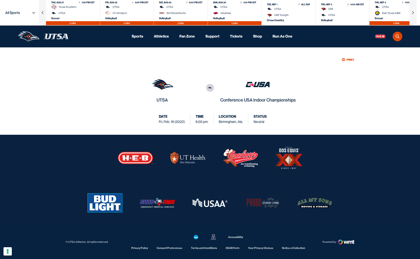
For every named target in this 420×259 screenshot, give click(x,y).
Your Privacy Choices (260, 248)
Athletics (161, 36)
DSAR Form (232, 248)
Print (350, 59)
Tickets (236, 36)
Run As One (282, 36)
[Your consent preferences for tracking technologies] (8, 251)
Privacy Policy (139, 248)
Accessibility (235, 237)
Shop (257, 36)
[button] (42, 12)
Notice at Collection (293, 248)
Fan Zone (187, 36)
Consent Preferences (169, 248)
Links (73, 23)
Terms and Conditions (204, 248)
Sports (137, 36)
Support (212, 36)
